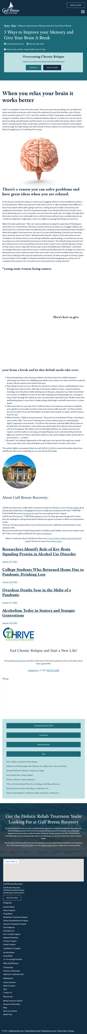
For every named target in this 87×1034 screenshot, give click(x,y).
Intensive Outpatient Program (14, 924)
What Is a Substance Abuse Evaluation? (20, 779)
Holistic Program (10, 941)
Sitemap (71, 1031)
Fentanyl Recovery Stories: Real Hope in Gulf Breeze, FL (27, 788)
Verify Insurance (9, 982)
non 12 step (54, 538)
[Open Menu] (83, 12)
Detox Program (9, 910)
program (27, 513)
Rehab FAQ (7, 1014)
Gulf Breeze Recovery (17, 660)
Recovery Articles (10, 1011)
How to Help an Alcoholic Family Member (22, 762)
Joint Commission (44, 533)
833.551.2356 (48, 448)
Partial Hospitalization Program (15, 920)
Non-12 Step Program (11, 934)
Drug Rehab (7, 914)
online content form (48, 845)
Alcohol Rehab (8, 907)
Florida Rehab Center (32, 1031)
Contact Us (33, 670)
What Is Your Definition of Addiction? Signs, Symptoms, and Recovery (32, 793)
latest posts (56, 541)
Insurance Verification (11, 1004)
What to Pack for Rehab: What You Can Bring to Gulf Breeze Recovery (33, 784)
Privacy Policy (62, 1031)
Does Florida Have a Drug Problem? (19, 775)
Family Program (9, 944)
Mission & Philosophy (11, 971)
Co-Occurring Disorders (12, 959)
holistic (76, 507)
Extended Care (9, 931)
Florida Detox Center (48, 1031)
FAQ (5, 989)
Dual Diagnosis (9, 927)
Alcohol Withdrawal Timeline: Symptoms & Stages (25, 771)
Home (7, 25)
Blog (13, 25)
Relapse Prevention (10, 937)
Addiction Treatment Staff (13, 974)
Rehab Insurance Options (13, 1001)
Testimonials (8, 967)
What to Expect (9, 986)
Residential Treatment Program (15, 917)
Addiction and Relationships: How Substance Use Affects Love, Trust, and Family (36, 766)
